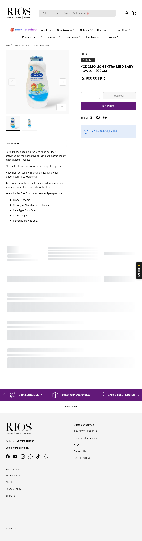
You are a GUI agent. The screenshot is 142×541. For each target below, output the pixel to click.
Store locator (13, 404)
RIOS (14, 457)
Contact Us (80, 380)
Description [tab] (12, 143)
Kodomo (85, 53)
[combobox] (77, 13)
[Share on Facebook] (98, 117)
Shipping (10, 424)
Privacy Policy (13, 418)
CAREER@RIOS (82, 387)
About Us (11, 411)
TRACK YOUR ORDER (85, 360)
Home (8, 45)
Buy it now (108, 106)
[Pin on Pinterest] (104, 117)
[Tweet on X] (91, 117)
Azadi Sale (47, 29)
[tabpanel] (37, 186)
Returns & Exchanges (85, 367)
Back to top (71, 335)
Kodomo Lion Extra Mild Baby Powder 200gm (32, 45)
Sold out (119, 95)
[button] (134, 13)
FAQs (76, 373)
